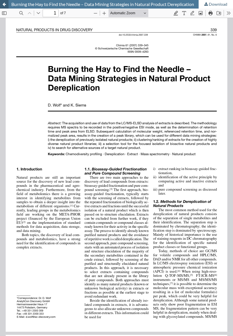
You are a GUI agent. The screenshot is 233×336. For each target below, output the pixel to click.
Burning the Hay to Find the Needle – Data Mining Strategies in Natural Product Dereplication (102, 4)
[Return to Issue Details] (4, 4)
